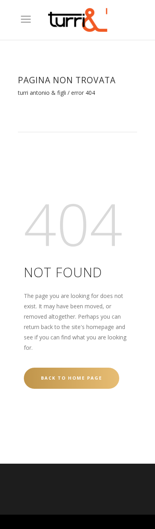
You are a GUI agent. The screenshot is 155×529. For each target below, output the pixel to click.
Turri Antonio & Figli (42, 93)
